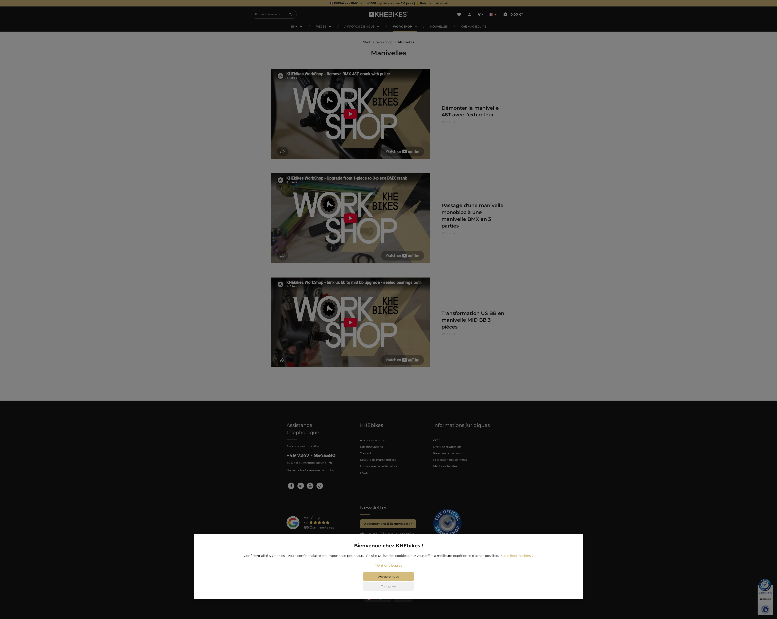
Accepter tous (388, 576)
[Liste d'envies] (459, 14)
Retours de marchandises (378, 460)
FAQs (364, 472)
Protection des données (450, 460)
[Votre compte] (470, 14)
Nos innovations (371, 447)
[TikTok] (319, 486)
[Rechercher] (290, 14)
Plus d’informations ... (516, 556)
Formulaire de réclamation (379, 466)
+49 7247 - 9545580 (311, 455)
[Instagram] (300, 486)
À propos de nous (372, 440)
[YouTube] (310, 486)
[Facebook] (291, 486)
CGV (436, 440)
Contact (365, 453)
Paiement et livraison (448, 453)
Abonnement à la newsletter (388, 524)
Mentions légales (445, 466)
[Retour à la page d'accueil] (388, 14)
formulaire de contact (320, 470)
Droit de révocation (447, 447)
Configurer (388, 586)
